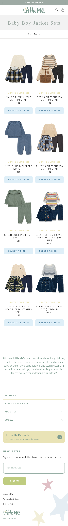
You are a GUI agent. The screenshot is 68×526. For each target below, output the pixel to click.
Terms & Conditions (10, 499)
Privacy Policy (8, 504)
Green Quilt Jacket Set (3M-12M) (18, 236)
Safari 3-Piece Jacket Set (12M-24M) (49, 308)
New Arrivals (34, 2)
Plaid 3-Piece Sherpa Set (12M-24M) (18, 98)
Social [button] (9, 420)
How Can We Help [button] (16, 403)
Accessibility (8, 494)
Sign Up (14, 481)
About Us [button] (11, 411)
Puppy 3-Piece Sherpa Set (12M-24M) (49, 167)
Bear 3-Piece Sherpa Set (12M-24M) (49, 98)
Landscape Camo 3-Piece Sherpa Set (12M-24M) (18, 309)
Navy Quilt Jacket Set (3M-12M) (18, 167)
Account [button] (10, 395)
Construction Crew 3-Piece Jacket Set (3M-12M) (49, 238)
